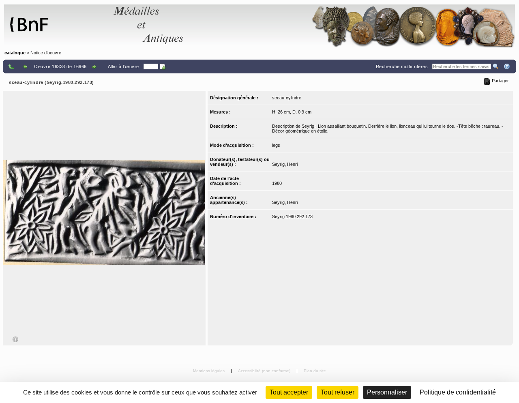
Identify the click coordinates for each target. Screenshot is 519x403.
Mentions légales (209, 371)
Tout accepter (289, 392)
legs (276, 145)
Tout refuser (337, 392)
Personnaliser (387, 392)
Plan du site (315, 371)
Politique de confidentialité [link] (458, 392)
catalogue (15, 52)
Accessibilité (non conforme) (265, 371)
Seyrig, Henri (285, 164)
